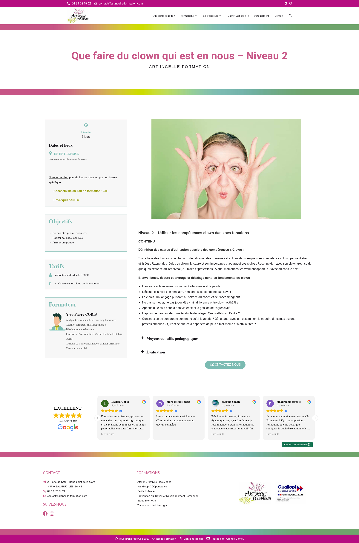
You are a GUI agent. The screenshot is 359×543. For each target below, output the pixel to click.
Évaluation (155, 352)
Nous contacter (55, 159)
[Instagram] (52, 513)
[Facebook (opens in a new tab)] (285, 3)
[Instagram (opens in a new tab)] (290, 3)
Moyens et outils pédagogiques (172, 338)
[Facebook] (45, 513)
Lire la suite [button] (107, 434)
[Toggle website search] (290, 15)
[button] (226, 338)
